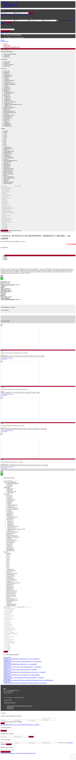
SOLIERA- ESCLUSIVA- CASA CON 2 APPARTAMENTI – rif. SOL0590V (14, 352)
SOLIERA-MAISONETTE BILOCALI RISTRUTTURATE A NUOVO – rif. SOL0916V (25, 683)
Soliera (23, 241)
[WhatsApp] (37, 278)
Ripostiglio (4, 229)
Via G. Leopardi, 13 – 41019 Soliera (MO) (14, 37)
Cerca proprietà (4, 230)
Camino (4, 199)
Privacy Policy (10, 707)
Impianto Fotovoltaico (7, 208)
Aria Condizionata (6, 195)
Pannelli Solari (5, 209)
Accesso (31, 13)
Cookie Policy (10, 708)
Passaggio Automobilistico (8, 212)
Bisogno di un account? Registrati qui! (10, 14)
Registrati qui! (4, 753)
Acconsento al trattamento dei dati (12, 721)
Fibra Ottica (5, 226)
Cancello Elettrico (6, 189)
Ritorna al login (4, 32)
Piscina (4, 214)
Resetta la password (5, 31)
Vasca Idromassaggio (7, 221)
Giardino (4, 205)
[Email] (37, 276)
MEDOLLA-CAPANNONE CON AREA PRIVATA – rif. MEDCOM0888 (21, 675)
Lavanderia (5, 227)
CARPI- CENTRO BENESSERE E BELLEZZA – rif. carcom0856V (20, 664)
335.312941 (6, 35)
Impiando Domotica (7, 206)
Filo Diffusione (6, 203)
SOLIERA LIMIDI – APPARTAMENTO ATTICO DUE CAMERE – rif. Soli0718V (24, 677)
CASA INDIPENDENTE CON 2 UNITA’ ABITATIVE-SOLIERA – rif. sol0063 (20, 724)
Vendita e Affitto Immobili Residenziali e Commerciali (19, 706)
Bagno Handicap (6, 197)
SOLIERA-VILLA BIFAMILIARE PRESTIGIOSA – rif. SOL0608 (12, 425)
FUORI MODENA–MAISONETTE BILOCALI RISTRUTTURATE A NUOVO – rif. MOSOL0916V (28, 680)
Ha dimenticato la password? (25, 14)
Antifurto (4, 193)
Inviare (2, 723)
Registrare (9, 22)
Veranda (4, 223)
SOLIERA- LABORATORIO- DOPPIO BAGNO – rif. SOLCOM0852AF (21, 658)
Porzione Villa (3, 241)
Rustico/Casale (10, 241)
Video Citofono (6, 190)
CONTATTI (6, 7)
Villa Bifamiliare (17, 241)
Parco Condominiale (7, 211)
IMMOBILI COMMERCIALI (11, 4)
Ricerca (5, 651)
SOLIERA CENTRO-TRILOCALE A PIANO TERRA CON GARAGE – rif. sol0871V (25, 672)
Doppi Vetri (5, 202)
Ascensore (4, 196)
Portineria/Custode (6, 215)
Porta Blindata (5, 192)
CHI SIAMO (7, 3)
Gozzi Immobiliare (4, 358)
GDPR (20, 721)
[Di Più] (42, 355)
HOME (5, 1)
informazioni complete (9, 357)
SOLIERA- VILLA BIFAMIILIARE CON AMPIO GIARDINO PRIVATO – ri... (15, 389)
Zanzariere (4, 224)
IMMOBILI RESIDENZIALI (11, 5)
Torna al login (4, 23)
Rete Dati (4, 217)
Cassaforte (4, 200)
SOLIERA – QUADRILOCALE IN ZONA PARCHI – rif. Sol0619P (20, 669)
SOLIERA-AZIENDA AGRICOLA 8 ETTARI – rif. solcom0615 (12, 461)
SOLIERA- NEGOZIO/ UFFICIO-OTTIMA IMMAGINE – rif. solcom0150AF (23, 661)
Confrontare (3, 730)
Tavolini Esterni (6, 220)
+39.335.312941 (8, 700)
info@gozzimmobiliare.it (16, 35)
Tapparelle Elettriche (7, 218)
